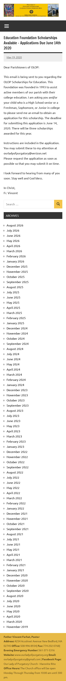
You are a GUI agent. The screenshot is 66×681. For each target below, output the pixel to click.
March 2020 (14, 621)
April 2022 (13, 493)
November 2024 (17, 333)
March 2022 (14, 498)
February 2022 (16, 503)
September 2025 (18, 282)
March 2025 (14, 312)
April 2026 (13, 246)
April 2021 (13, 554)
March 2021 (14, 560)
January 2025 (15, 323)
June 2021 (13, 544)
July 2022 (13, 477)
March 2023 (14, 436)
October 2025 (16, 276)
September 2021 (18, 529)
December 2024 (17, 328)
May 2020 (13, 611)
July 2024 (13, 354)
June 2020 (13, 606)
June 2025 (13, 297)
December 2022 (17, 451)
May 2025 (13, 302)
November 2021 (17, 518)
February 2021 (16, 565)
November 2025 (17, 271)
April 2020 (13, 616)
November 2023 (17, 395)
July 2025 (13, 292)
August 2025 (15, 287)
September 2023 (18, 405)
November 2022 (17, 457)
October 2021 (16, 524)
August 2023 (15, 410)
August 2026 (15, 225)
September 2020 (18, 590)
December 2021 (17, 513)
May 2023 (13, 426)
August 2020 (15, 596)
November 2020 (17, 580)
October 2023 (16, 400)
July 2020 (13, 601)
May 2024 (13, 364)
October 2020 (16, 585)
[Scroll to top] (58, 673)
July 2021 (13, 539)
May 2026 (13, 240)
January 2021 (15, 570)
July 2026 (13, 230)
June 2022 (13, 482)
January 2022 (15, 508)
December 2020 (17, 575)
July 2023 (13, 415)
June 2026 (13, 235)
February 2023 (16, 441)
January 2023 (15, 446)
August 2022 (15, 472)
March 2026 (14, 251)
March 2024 (14, 374)
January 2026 (15, 261)
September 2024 (18, 343)
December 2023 (17, 390)
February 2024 (16, 379)
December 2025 (17, 266)
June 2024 (13, 359)
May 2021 (13, 549)
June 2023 (13, 421)
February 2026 (16, 256)
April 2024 (13, 369)
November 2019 (17, 626)
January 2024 (15, 385)
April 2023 (13, 431)
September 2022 (18, 467)
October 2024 (16, 338)
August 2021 (15, 534)
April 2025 (13, 307)
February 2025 (16, 318)
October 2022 (16, 462)
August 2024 (15, 349)
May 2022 (13, 487)
